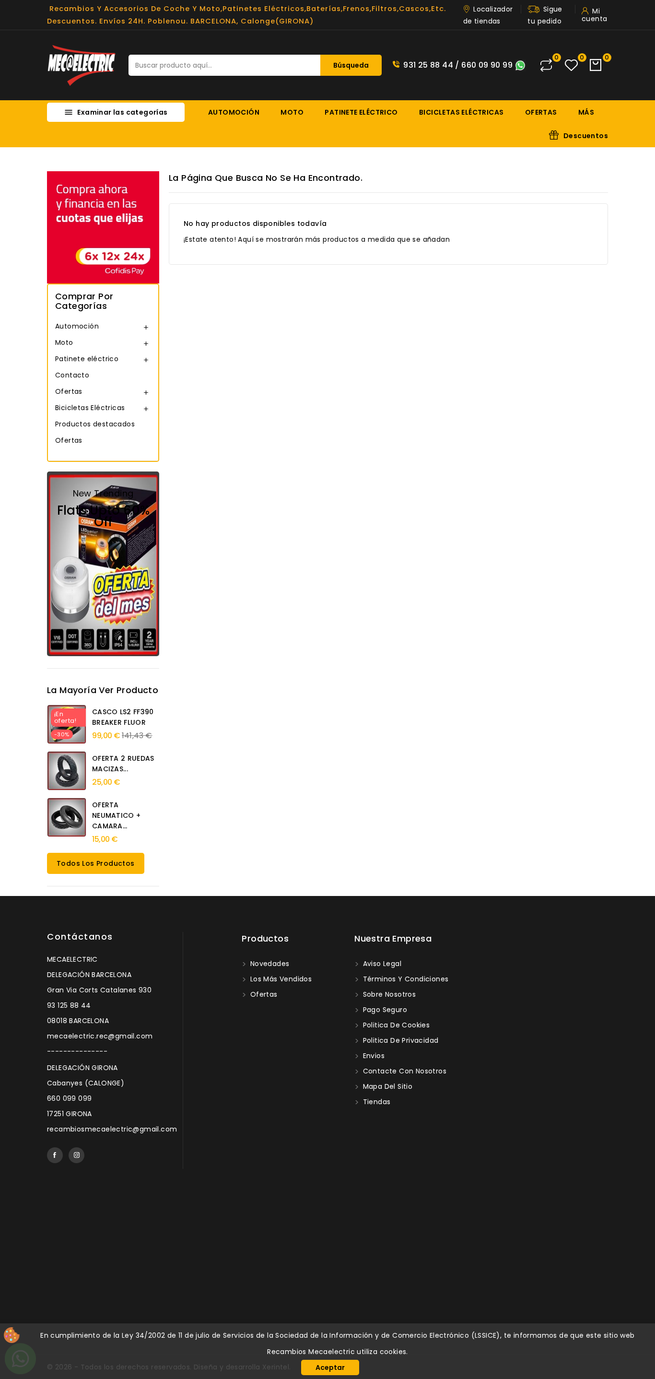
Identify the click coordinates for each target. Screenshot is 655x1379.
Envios (373, 1056)
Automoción (233, 112)
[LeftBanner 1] (103, 563)
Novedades (268, 963)
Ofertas (541, 112)
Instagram (76, 1155)
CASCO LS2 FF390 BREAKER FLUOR (123, 717)
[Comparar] (546, 65)
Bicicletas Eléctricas (461, 112)
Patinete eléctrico (361, 112)
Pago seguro (384, 1009)
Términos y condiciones (404, 979)
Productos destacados (95, 424)
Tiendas (375, 1102)
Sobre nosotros (388, 994)
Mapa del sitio (386, 1086)
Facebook (55, 1155)
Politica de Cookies (395, 1025)
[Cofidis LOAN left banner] (103, 227)
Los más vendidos (280, 979)
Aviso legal (381, 963)
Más (586, 112)
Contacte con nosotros (403, 1071)
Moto (292, 112)
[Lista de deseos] (571, 65)
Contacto (72, 375)
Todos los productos (96, 863)
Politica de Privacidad (399, 1040)
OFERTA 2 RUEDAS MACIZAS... (123, 764)
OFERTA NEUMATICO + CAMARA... (116, 815)
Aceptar (330, 1367)
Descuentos (585, 136)
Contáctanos (80, 937)
